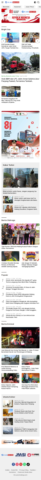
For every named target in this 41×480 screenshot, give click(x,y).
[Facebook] (13, 464)
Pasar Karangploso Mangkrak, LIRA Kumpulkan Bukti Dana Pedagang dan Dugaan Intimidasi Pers (22, 302)
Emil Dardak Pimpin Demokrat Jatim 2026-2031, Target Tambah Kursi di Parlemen (10, 46)
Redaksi (33, 470)
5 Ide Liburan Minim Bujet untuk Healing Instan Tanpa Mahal (24, 421)
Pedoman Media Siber (25, 472)
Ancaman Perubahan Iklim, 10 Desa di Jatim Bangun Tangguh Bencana (20, 288)
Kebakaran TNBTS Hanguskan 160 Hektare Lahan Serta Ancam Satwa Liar (26, 430)
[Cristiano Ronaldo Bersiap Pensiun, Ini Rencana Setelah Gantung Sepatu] (10, 256)
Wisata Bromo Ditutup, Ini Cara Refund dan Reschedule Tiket (20, 316)
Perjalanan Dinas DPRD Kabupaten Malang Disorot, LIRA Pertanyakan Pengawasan (20, 295)
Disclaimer (12, 472)
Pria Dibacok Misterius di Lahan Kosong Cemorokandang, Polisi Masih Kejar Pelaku (9, 368)
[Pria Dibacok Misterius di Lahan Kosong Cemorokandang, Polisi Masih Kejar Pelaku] (10, 360)
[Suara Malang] (12, 2)
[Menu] (2, 2)
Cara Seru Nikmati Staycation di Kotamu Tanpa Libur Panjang (25, 403)
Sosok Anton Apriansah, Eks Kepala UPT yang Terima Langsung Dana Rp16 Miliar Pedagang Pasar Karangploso (21, 281)
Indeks (7, 470)
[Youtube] (20, 464)
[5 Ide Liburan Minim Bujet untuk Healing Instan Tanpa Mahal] (8, 421)
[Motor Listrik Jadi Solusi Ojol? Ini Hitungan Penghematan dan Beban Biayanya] (8, 199)
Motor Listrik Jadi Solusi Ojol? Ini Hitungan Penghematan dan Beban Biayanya (26, 199)
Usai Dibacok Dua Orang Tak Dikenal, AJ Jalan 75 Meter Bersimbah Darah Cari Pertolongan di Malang (20, 351)
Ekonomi (8, 76)
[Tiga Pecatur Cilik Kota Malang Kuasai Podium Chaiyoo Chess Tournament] (20, 234)
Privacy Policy (23, 470)
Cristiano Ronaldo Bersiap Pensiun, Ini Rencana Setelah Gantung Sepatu (10, 264)
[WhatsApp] (24, 464)
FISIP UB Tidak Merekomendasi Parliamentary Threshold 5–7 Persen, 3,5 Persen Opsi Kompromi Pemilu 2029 (30, 46)
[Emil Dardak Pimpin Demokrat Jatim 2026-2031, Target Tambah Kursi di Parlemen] (10, 38)
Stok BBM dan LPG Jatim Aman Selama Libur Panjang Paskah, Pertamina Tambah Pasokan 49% (20, 81)
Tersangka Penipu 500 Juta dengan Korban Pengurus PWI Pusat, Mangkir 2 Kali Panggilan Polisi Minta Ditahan (21, 309)
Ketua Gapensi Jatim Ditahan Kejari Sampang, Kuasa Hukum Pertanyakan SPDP (9, 386)
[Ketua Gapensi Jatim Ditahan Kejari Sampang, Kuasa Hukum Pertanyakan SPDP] (10, 378)
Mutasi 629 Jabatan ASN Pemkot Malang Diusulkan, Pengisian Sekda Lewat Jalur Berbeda (26, 208)
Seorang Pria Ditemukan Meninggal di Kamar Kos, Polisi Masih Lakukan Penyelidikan (30, 386)
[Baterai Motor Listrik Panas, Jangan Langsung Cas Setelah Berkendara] (20, 178)
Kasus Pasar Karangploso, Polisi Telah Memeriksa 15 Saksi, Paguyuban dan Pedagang (31, 368)
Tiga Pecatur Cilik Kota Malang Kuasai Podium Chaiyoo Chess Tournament (19, 247)
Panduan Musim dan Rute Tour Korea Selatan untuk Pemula (24, 412)
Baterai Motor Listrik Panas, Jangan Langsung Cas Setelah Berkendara (20, 192)
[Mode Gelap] (35, 2)
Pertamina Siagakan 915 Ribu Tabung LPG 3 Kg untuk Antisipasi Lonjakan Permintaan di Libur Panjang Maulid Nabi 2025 (10, 100)
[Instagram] (17, 464)
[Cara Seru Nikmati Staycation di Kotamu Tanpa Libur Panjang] (8, 403)
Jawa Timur (15, 76)
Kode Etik (14, 470)
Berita (3, 76)
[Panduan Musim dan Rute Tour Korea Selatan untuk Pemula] (8, 412)
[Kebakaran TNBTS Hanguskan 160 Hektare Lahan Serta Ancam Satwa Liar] (8, 430)
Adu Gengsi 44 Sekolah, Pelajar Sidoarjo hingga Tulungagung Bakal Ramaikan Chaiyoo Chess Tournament (30, 265)
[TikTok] (28, 464)
